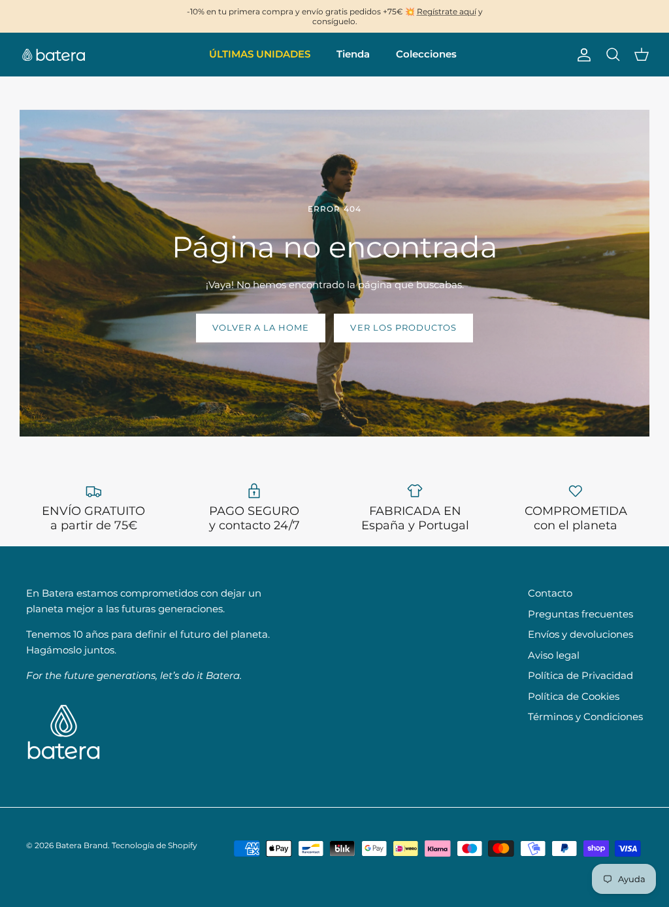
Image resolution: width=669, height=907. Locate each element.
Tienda (353, 54)
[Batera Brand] (54, 54)
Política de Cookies (573, 696)
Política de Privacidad (580, 675)
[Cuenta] (581, 55)
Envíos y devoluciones (580, 634)
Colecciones (426, 54)
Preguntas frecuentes (580, 614)
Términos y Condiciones (585, 716)
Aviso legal (553, 655)
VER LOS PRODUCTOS (403, 327)
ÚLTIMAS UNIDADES (259, 54)
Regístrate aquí (446, 11)
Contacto (550, 593)
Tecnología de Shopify (154, 845)
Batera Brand (82, 845)
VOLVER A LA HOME (261, 327)
